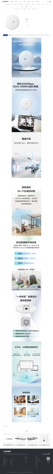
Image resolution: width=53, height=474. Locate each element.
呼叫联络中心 (33, 4)
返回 (28, 25)
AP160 (6, 425)
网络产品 (26, 6)
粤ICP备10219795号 (23, 472)
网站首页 (12, 1)
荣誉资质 (26, 462)
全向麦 (47, 4)
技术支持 (33, 1)
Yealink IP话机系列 (7, 4)
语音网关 (22, 6)
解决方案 (29, 1)
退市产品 (31, 6)
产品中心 (20, 1)
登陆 (46, 1)
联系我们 (37, 1)
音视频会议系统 (21, 4)
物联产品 (43, 4)
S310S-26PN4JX (7, 426)
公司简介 (26, 459)
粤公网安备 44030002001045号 (30, 472)
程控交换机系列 (27, 4)
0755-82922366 (46, 454)
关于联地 (16, 1)
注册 (48, 1)
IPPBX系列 (38, 4)
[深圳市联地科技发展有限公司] (5, 1)
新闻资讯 (25, 1)
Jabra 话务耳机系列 (14, 4)
